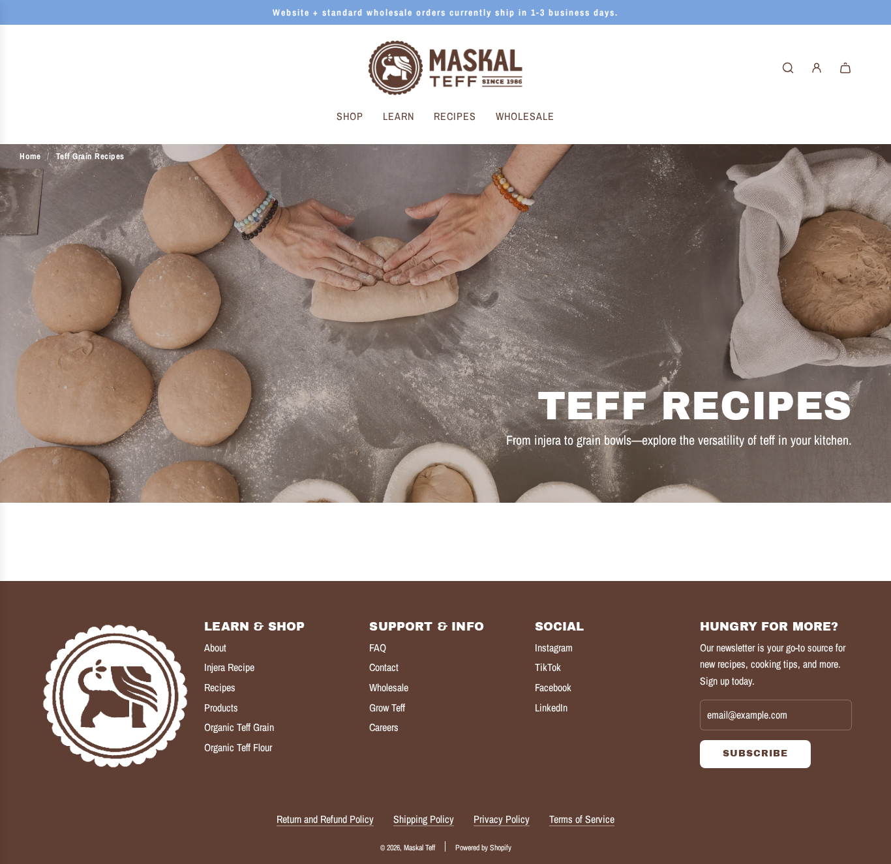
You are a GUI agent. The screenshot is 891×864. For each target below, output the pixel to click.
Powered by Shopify (483, 847)
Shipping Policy (423, 819)
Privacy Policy (502, 819)
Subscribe (755, 753)
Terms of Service (581, 819)
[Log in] (816, 67)
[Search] (788, 67)
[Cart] (845, 67)
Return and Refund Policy (325, 819)
